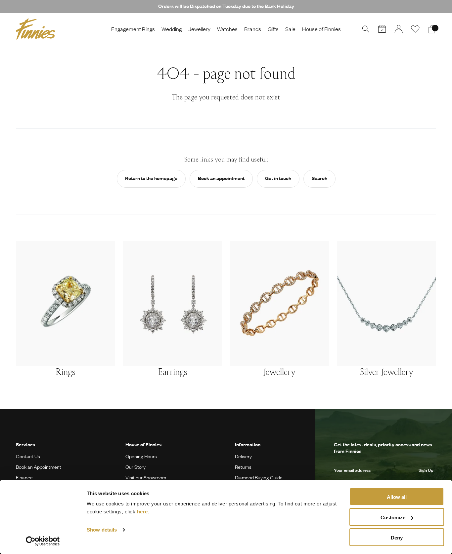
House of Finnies (321, 28)
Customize (393, 517)
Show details (102, 530)
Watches (227, 28)
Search (319, 178)
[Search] (365, 29)
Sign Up (426, 470)
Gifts (273, 28)
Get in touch (278, 178)
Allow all (397, 497)
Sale (290, 28)
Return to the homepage (151, 178)
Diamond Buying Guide (259, 477)
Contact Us (28, 456)
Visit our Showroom (145, 477)
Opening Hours (141, 456)
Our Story (135, 467)
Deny (397, 537)
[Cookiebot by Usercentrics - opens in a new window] (43, 541)
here (142, 511)
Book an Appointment (38, 467)
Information (247, 444)
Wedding (171, 28)
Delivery (243, 456)
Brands (252, 28)
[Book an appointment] (382, 29)
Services (25, 444)
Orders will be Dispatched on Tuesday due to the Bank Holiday (226, 6)
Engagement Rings (133, 28)
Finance (24, 477)
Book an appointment (221, 178)
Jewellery (199, 28)
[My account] (398, 29)
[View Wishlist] (415, 29)
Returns (243, 467)
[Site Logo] (35, 29)
